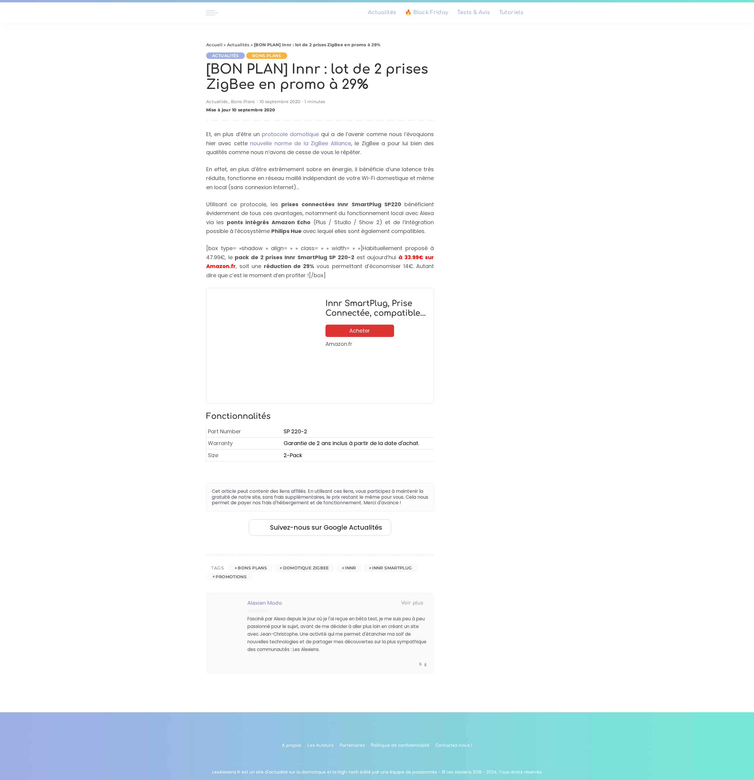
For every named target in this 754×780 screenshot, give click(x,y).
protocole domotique (290, 134)
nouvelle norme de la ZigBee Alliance (300, 143)
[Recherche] (544, 12)
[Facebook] (420, 664)
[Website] (415, 664)
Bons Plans (266, 55)
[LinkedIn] (425, 664)
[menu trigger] (215, 12)
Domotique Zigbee (306, 568)
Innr (350, 568)
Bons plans (252, 568)
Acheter (359, 330)
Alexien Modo (264, 603)
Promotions (231, 576)
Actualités (238, 44)
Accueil (214, 44)
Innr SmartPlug (392, 568)
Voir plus (412, 603)
